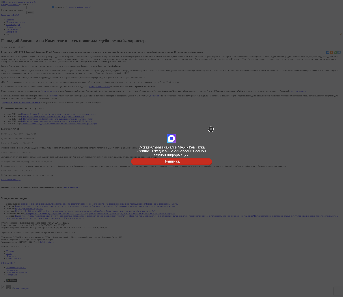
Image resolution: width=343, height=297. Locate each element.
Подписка (171, 161)
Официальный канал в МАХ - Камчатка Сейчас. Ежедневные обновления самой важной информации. (171, 151)
